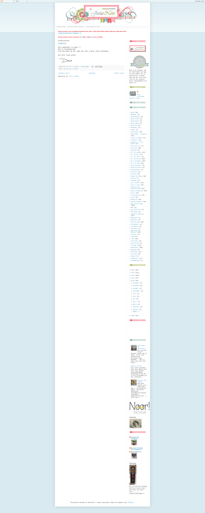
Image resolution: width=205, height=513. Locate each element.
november (136, 285)
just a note (135, 185)
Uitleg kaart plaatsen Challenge (76, 26)
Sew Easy (134, 228)
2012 (133, 275)
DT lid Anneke (136, 152)
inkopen (134, 180)
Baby (132, 112)
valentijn (134, 241)
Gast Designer (136, 165)
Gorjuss (134, 174)
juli (135, 293)
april (135, 301)
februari (136, 307)
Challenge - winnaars (139, 134)
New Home (134, 212)
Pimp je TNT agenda (142, 381)
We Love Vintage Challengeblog (137, 448)
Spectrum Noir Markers (136, 231)
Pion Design (135, 222)
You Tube (134, 254)
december (136, 283)
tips (132, 239)
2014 (133, 270)
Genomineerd (135, 169)
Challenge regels (61, 26)
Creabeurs (134, 140)
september (137, 291)
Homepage (92, 73)
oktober (136, 288)
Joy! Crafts (135, 183)
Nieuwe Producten (137, 214)
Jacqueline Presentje (135, 437)
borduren (134, 125)
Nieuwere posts (64, 73)
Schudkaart (135, 224)
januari (136, 309)
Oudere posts (119, 73)
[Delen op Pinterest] (101, 66)
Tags (132, 236)
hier (81, 37)
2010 (133, 280)
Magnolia (134, 199)
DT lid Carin (136, 156)
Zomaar (133, 256)
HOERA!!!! (62, 43)
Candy (133, 129)
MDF (132, 207)
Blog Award (135, 121)
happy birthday (136, 176)
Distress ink (136, 146)
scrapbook (134, 226)
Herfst (133, 178)
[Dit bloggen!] (97, 66)
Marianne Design (137, 204)
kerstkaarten (136, 195)
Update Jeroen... (137, 366)
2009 (133, 315)
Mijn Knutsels (136, 452)
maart (135, 304)
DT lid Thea (135, 163)
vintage (134, 245)
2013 (133, 273)
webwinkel (134, 247)
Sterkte (134, 234)
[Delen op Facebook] (100, 66)
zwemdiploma (135, 260)
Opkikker (134, 220)
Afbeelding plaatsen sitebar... (93, 26)
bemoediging (135, 116)
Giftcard (134, 172)
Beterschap (135, 119)
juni (135, 296)
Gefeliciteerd (136, 167)
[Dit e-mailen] (95, 66)
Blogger (131, 502)
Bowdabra (134, 127)
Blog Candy (135, 123)
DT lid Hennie (136, 161)
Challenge (134, 132)
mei (134, 299)
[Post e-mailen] (92, 66)
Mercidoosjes (136, 209)
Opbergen (134, 217)
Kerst (133, 193)
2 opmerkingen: (85, 66)
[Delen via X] (98, 66)
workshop (134, 252)
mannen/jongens (136, 201)
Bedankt (134, 114)
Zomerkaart (135, 258)
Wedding (134, 249)
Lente (133, 197)
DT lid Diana (74, 69)
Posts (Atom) (74, 76)
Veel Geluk (135, 243)
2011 (133, 278)
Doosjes (134, 150)
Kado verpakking (137, 191)
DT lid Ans (135, 154)
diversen (66, 69)
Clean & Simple (136, 138)
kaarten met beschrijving (136, 187)
